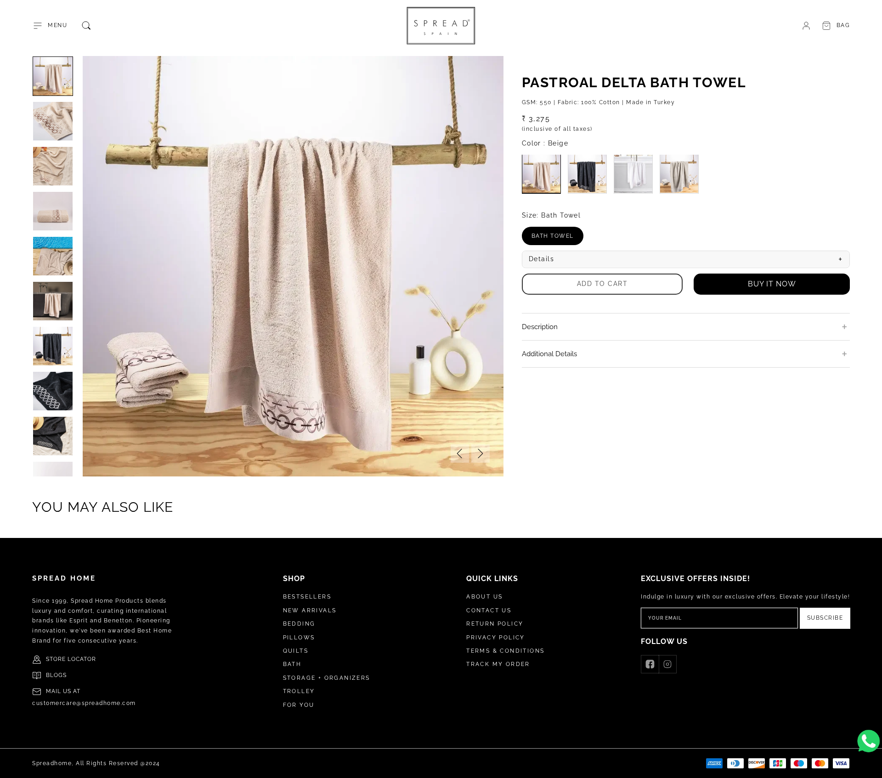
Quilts (295, 651)
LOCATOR (82, 659)
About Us (484, 596)
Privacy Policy (495, 637)
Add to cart (602, 283)
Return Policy (494, 624)
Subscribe (825, 618)
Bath (292, 664)
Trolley (299, 691)
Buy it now (772, 283)
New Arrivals (310, 610)
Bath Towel (557, 238)
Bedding (299, 624)
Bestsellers (307, 596)
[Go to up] (870, 766)
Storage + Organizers (326, 678)
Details (686, 258)
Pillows (299, 637)
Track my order (498, 664)
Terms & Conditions (505, 651)
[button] (49, 25)
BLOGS (56, 675)
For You (299, 705)
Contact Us (488, 610)
